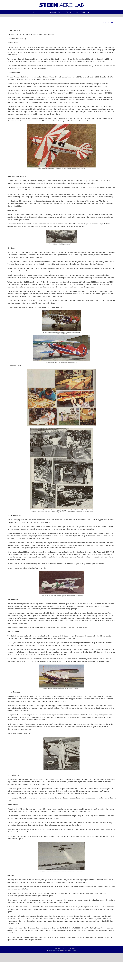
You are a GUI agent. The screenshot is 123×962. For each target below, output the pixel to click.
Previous (105, 23)
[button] (88, 12)
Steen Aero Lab (52, 949)
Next (112, 23)
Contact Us (74, 950)
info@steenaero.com (54, 950)
